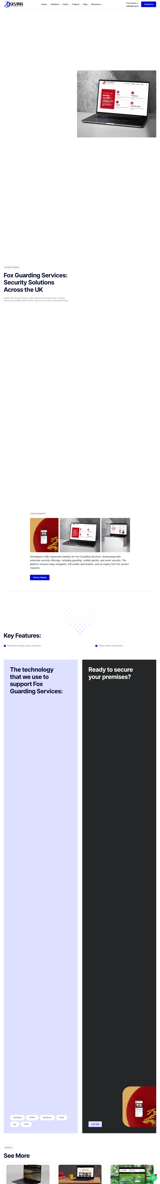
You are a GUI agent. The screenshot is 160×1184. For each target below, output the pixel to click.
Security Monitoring (60, 301)
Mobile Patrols (27, 301)
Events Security (50, 298)
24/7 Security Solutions (20, 298)
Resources (96, 4)
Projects (75, 4)
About (65, 4)
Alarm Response (36, 298)
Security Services (12, 267)
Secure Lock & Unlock (43, 301)
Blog (85, 4)
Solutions (55, 4)
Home (44, 4)
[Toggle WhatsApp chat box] (153, 1177)
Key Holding (16, 301)
